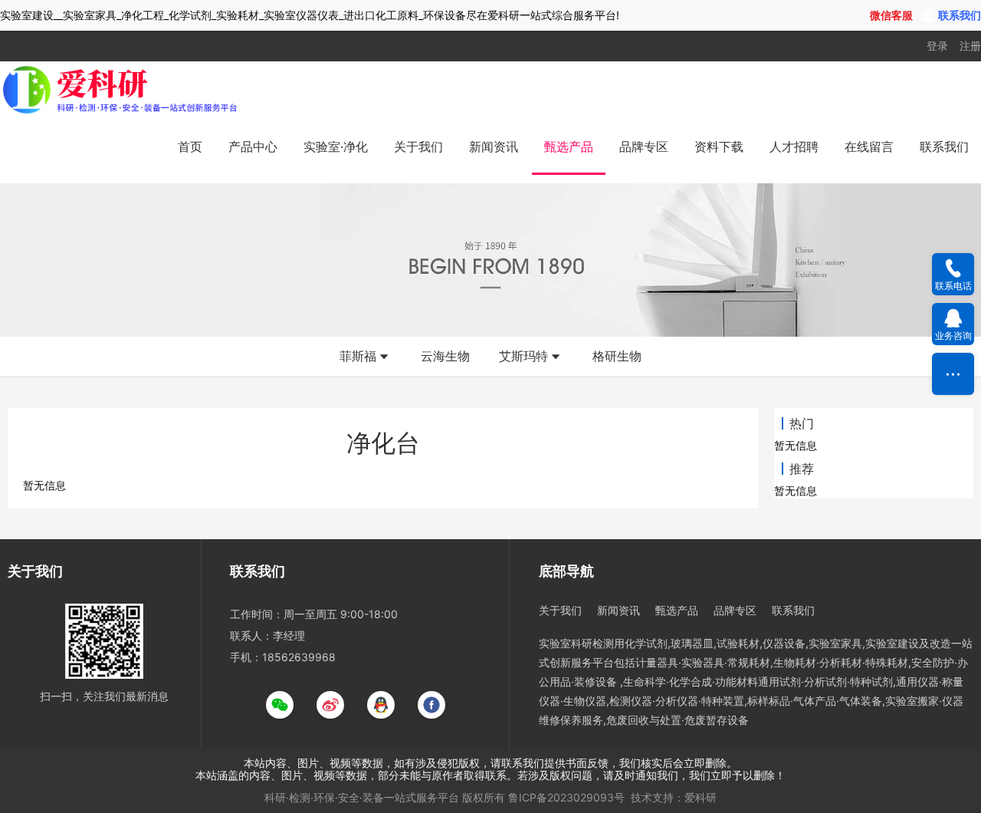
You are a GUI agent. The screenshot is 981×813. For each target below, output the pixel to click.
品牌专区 (643, 146)
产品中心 (252, 146)
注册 (970, 45)
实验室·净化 (335, 146)
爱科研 (700, 797)
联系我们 (944, 146)
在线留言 (869, 146)
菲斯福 (358, 356)
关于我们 (418, 146)
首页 (190, 146)
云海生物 (445, 356)
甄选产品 (568, 146)
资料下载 (718, 146)
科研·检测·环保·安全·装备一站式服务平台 (361, 797)
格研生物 (616, 356)
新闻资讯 (493, 146)
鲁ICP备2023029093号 (566, 797)
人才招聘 (794, 146)
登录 (937, 45)
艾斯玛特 (523, 356)
